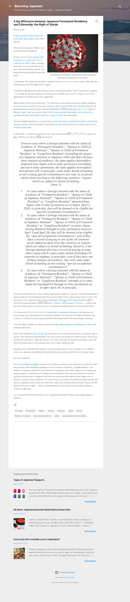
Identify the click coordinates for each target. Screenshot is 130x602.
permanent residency (42, 416)
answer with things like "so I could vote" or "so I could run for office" (28, 60)
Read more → (91, 502)
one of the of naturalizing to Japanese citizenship (50, 312)
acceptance (31, 411)
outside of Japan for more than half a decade (65, 106)
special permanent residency (74, 416)
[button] (96, 22)
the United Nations (27, 364)
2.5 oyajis (18, 411)
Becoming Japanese (28, 6)
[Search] (119, 7)
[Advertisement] (113, 54)
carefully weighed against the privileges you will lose (72, 324)
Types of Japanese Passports (29, 480)
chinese (51, 411)
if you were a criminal (26, 106)
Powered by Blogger (66, 572)
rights (56, 416)
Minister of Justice (22, 416)
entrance (61, 411)
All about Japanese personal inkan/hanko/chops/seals (42, 509)
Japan (70, 411)
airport (41, 411)
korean (79, 411)
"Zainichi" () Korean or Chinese (68, 303)
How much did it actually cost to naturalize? (37, 539)
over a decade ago (40, 334)
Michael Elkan (70, 577)
